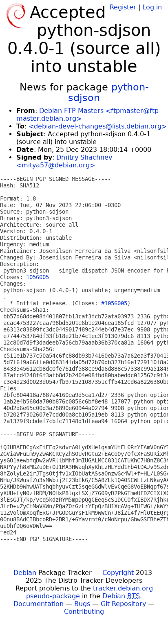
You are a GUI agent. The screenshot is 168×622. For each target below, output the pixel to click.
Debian (24, 573)
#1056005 (114, 303)
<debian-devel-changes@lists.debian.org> (98, 126)
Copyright (118, 573)
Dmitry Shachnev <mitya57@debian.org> (64, 161)
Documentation (38, 604)
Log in (152, 7)
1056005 (37, 277)
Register (123, 7)
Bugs (82, 604)
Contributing (84, 611)
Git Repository (123, 604)
